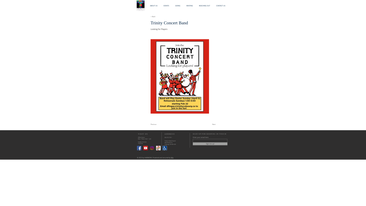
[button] (166, 5)
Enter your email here (200, 137)
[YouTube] (145, 148)
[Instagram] (152, 148)
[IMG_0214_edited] (158, 148)
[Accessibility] (165, 148)
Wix (172, 158)
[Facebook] (139, 148)
